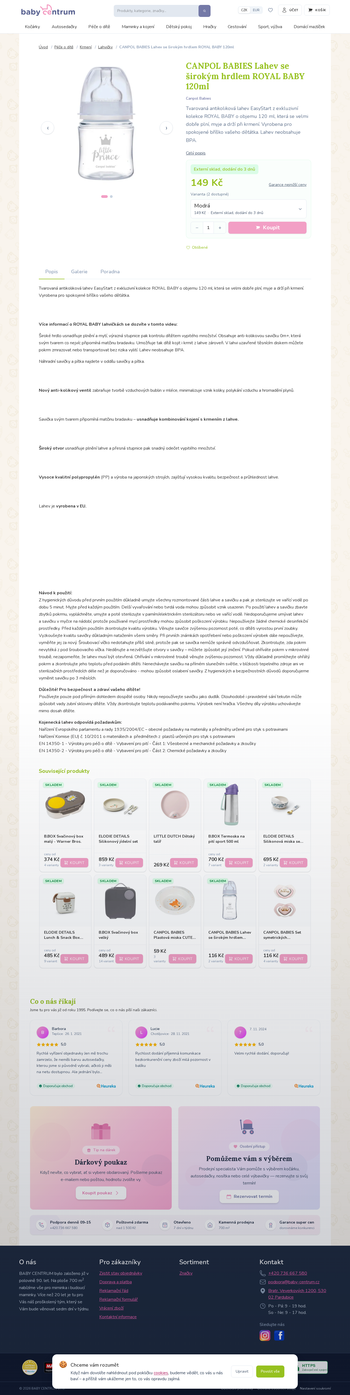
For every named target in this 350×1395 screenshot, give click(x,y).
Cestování (237, 27)
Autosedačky (64, 27)
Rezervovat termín (253, 1197)
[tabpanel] (107, 123)
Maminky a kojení (138, 27)
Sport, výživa (270, 27)
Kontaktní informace (118, 1317)
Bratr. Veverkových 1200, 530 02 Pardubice (297, 1294)
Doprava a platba (115, 1282)
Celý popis (196, 153)
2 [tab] (111, 196)
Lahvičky (105, 47)
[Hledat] (205, 11)
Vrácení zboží (111, 1308)
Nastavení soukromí (315, 1388)
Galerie (79, 271)
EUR (256, 10)
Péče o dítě (99, 27)
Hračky (209, 27)
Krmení (86, 47)
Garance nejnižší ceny (288, 184)
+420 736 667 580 (287, 1273)
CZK (244, 10)
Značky (185, 1273)
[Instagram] (264, 1335)
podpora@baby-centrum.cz (293, 1282)
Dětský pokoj (179, 27)
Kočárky (32, 27)
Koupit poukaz (97, 1193)
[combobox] (249, 208)
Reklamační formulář (118, 1299)
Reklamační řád (113, 1291)
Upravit (242, 1371)
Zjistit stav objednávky (120, 1273)
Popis (51, 271)
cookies (161, 1373)
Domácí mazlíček (309, 27)
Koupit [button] (271, 227)
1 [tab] (104, 196)
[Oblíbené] (270, 10)
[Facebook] (279, 1335)
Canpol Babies (198, 98)
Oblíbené (200, 247)
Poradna (110, 271)
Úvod (43, 47)
